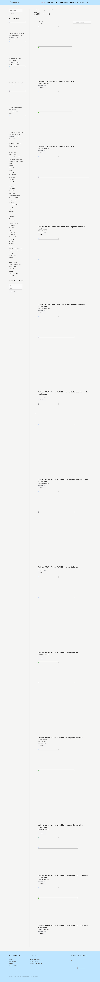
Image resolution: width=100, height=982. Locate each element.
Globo (10, 190)
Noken (10, 227)
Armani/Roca (12, 154)
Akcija (10, 150)
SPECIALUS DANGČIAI (14, 248)
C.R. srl (10, 168)
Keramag (11, 213)
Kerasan (11, 216)
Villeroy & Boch (12, 273)
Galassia (11, 186)
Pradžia (35, 9)
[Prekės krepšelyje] (90, 2)
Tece (10, 253)
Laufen (10, 220)
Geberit (11, 188)
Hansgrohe (11, 200)
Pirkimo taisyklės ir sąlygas (36, 963)
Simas (10, 246)
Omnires (11, 232)
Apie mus (11, 959)
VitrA (10, 275)
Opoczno (11, 234)
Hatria (10, 202)
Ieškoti (12, 13)
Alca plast (11, 152)
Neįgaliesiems (12, 225)
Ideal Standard (12, 204)
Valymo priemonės (13, 262)
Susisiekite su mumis (13, 965)
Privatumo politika (34, 961)
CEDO (10, 172)
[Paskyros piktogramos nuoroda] (87, 2)
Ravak (10, 239)
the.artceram (12, 255)
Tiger (10, 257)
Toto (10, 259)
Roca (10, 241)
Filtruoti (13, 291)
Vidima (10, 268)
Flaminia (11, 184)
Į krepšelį (42, 87)
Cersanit (11, 174)
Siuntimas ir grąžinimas (35, 959)
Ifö (10, 209)
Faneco (11, 181)
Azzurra (11, 165)
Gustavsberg (12, 197)
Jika (10, 211)
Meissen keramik (13, 223)
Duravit (11, 179)
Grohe (10, 193)
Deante (11, 177)
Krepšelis (11, 963)
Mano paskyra (12, 961)
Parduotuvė (12, 236)
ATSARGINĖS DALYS (14, 157)
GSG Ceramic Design (14, 195)
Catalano (11, 170)
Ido (10, 207)
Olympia (11, 230)
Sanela (10, 243)
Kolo (10, 218)
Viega (10, 271)
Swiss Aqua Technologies (14, 250)
